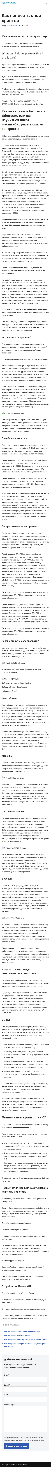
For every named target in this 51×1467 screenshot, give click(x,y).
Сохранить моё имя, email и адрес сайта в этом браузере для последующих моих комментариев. (24, 1438)
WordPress (22, 1465)
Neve (4, 1465)
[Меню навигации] (46, 3)
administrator (12, 26)
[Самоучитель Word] (9, 3)
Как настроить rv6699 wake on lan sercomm (22, 1331)
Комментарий (10, 1405)
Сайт (6, 1395)
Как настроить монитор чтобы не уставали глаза (25, 1339)
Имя (6, 1375)
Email (7, 1385)
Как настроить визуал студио (17, 1335)
